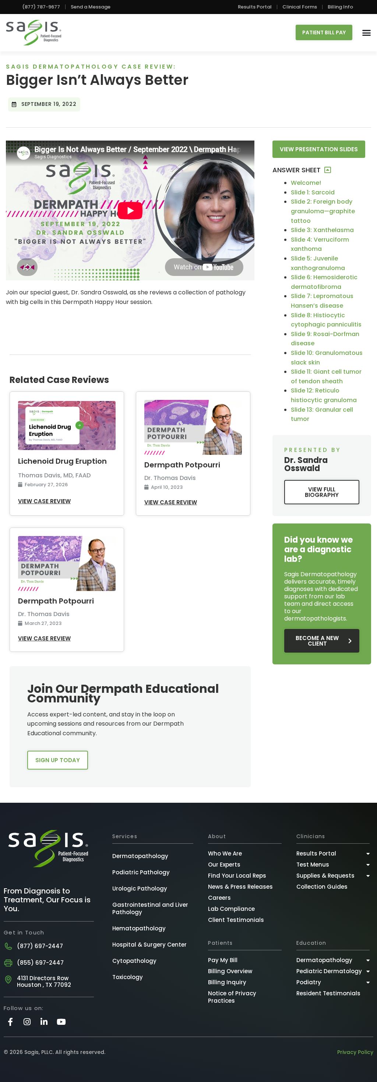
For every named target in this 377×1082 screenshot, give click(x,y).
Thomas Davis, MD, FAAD (54, 475)
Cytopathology (134, 961)
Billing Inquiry (227, 982)
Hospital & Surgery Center (149, 944)
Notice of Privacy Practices (232, 997)
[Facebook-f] (10, 1021)
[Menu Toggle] (366, 32)
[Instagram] (27, 1021)
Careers (219, 898)
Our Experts (224, 864)
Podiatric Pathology (141, 872)
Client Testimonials (236, 920)
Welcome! (306, 183)
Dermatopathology (140, 856)
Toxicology (127, 977)
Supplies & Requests (325, 875)
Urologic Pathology (139, 888)
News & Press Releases (240, 887)
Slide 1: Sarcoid (313, 192)
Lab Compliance (231, 909)
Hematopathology (139, 928)
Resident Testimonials (328, 993)
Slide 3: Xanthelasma (322, 230)
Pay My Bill (222, 960)
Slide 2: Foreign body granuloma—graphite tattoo (323, 211)
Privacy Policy (355, 1052)
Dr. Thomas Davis (170, 477)
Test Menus (312, 864)
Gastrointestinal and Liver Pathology (150, 908)
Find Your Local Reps (237, 875)
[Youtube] (61, 1021)
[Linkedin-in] (44, 1021)
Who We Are (225, 853)
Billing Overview (230, 971)
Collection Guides (322, 887)
